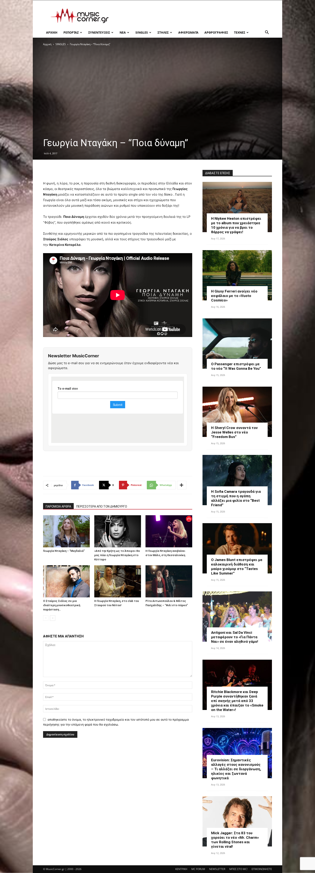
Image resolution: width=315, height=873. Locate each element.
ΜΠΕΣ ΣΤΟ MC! (238, 869)
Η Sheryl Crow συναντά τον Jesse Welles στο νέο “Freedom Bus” (234, 432)
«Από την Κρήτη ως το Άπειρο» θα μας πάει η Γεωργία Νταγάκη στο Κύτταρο (117, 555)
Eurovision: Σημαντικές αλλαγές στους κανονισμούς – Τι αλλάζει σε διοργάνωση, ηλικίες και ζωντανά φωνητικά (236, 769)
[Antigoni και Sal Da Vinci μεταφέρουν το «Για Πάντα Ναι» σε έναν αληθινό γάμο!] (237, 616)
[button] (267, 33)
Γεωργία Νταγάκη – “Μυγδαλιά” (64, 550)
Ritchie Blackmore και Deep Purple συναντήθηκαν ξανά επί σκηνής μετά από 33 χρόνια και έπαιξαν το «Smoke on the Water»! (237, 701)
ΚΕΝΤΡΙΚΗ (181, 869)
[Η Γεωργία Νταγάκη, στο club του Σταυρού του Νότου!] (117, 581)
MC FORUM (198, 869)
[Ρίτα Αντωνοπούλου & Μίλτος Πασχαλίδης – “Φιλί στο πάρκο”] (169, 581)
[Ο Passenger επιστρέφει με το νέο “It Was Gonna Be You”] (237, 343)
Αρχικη (51, 32)
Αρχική (47, 44)
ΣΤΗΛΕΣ (163, 32)
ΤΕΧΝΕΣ (239, 32)
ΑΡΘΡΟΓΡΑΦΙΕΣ (216, 32)
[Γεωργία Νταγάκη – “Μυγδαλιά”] (66, 531)
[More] (181, 485)
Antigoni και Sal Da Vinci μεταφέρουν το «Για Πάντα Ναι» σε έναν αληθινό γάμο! (234, 637)
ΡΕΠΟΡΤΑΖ (71, 32)
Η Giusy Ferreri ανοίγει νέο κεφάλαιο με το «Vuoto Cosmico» (234, 295)
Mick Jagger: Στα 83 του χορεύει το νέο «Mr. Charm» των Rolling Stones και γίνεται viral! (235, 840)
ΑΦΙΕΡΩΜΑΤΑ (188, 32)
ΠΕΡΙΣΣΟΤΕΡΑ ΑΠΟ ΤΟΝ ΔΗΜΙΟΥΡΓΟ (101, 506)
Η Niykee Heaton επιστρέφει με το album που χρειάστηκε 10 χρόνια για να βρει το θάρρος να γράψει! (236, 225)
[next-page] (52, 618)
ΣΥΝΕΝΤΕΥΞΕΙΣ (99, 32)
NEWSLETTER (217, 869)
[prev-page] (45, 618)
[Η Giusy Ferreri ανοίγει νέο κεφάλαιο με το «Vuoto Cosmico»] (237, 275)
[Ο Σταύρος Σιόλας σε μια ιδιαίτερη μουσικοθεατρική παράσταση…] (66, 581)
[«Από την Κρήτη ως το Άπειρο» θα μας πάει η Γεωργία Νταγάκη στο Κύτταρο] (117, 531)
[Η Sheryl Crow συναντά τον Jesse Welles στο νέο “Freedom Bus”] (237, 412)
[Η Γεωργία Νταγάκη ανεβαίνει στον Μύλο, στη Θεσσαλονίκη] (169, 531)
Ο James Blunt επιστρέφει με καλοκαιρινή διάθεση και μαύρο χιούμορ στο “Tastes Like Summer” (236, 566)
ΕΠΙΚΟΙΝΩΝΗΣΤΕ (262, 869)
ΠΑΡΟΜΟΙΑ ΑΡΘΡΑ (58, 506)
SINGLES (141, 32)
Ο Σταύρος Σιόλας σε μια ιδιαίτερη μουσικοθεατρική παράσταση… (61, 605)
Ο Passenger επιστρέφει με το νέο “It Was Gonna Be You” (236, 366)
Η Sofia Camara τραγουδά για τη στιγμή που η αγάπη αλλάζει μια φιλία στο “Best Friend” (236, 498)
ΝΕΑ (123, 32)
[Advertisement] (194, 15)
